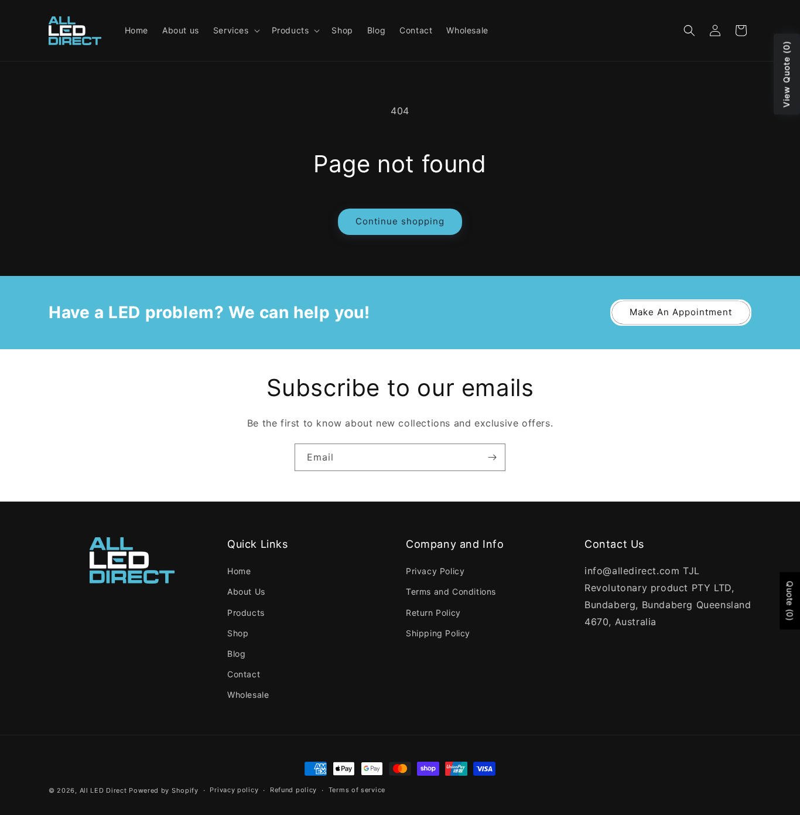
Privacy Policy (435, 571)
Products (246, 613)
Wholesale (248, 695)
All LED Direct (103, 790)
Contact (243, 674)
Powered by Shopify (164, 790)
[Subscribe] (492, 457)
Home (239, 571)
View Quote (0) (786, 74)
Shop (237, 633)
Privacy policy (234, 790)
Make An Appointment (681, 312)
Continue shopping (400, 221)
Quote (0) (790, 600)
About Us (246, 591)
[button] (235, 30)
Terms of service (357, 790)
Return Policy (433, 613)
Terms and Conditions (451, 591)
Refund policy (293, 790)
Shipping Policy (438, 633)
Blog (236, 654)
